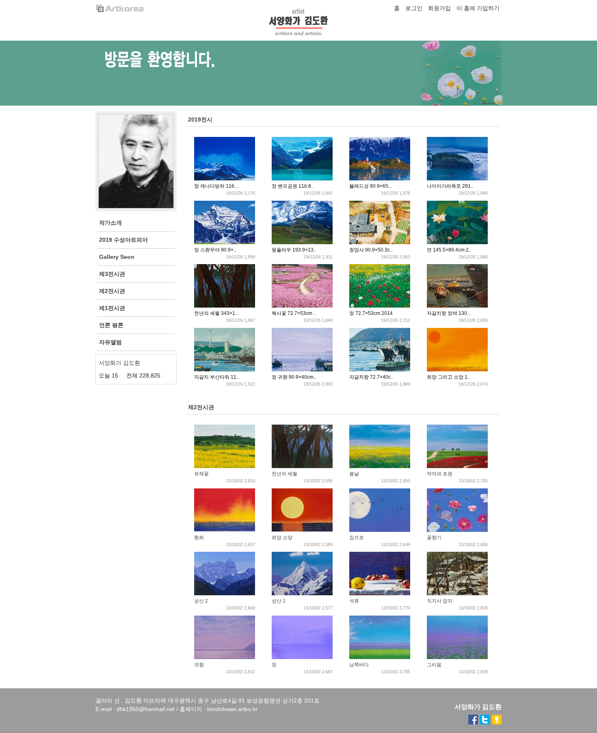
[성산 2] (224, 593)
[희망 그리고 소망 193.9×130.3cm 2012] (457, 370)
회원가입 (439, 8)
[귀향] (224, 657)
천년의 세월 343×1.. (216, 313)
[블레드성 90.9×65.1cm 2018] (379, 179)
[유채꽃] (224, 466)
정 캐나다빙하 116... (216, 186)
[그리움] (457, 657)
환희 (199, 537)
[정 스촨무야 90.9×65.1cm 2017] (224, 242)
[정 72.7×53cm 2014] (379, 306)
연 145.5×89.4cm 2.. (449, 250)
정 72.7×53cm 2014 (371, 313)
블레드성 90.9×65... (370, 186)
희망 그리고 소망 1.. (448, 377)
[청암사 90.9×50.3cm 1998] (379, 242)
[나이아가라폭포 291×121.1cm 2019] (457, 179)
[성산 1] (302, 593)
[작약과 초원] (457, 466)
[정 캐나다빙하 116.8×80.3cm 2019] (224, 179)
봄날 (354, 474)
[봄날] (379, 466)
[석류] (379, 593)
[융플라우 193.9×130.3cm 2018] (302, 242)
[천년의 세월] (302, 466)
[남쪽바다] (379, 657)
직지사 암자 (439, 601)
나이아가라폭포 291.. (450, 186)
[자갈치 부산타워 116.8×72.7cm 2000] (224, 370)
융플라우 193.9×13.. (294, 250)
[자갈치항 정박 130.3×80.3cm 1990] (457, 306)
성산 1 (279, 601)
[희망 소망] (302, 530)
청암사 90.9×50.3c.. (370, 250)
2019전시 (200, 119)
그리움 (434, 665)
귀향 (199, 665)
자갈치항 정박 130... (449, 313)
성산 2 (201, 601)
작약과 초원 (439, 474)
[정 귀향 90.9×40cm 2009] (302, 370)
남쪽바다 (359, 665)
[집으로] (379, 530)
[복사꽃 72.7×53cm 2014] (302, 306)
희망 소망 (282, 537)
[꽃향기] (457, 530)
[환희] (224, 530)
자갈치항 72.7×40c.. (371, 377)
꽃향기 (434, 537)
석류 (354, 601)
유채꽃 (201, 474)
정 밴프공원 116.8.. (293, 186)
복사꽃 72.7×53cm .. (294, 313)
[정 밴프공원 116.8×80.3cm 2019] (302, 179)
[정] (302, 657)
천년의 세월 (284, 474)
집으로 (356, 537)
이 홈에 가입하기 (478, 8)
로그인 (413, 8)
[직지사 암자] (457, 593)
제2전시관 (201, 407)
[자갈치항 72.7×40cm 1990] (379, 370)
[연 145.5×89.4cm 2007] (457, 242)
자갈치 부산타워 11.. (216, 377)
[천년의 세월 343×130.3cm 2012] (224, 306)
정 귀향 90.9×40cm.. (294, 377)
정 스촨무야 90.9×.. (215, 250)
